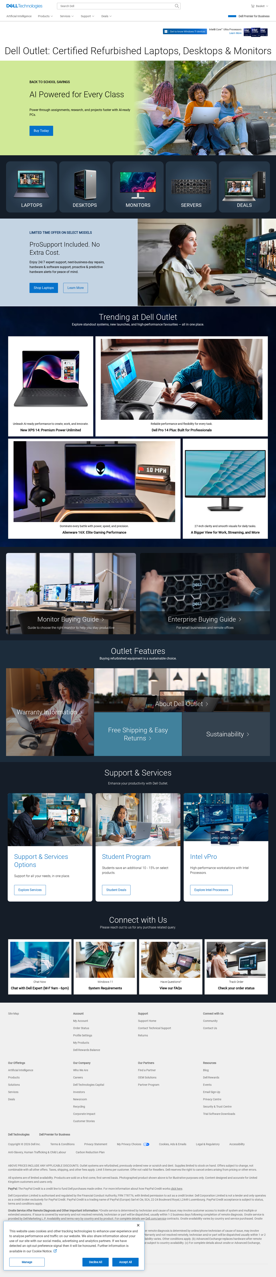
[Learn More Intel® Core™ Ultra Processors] (255, 31)
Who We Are (80, 1070)
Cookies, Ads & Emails (172, 1144)
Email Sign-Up (211, 1092)
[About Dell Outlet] (182, 690)
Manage (27, 1262)
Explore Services (30, 890)
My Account (80, 1020)
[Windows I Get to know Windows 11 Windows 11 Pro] (185, 31)
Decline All (95, 1262)
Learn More (235, 33)
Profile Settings (82, 1035)
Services (13, 1092)
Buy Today (41, 131)
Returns (143, 1035)
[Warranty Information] (50, 712)
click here (176, 1188)
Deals (11, 1099)
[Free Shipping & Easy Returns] (138, 734)
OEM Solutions (147, 1077)
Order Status (81, 1028)
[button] (260, 6)
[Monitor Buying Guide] (71, 593)
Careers (78, 1077)
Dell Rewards (211, 1077)
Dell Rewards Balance (86, 1050)
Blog (206, 1070)
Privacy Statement (95, 1144)
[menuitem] (46, 16)
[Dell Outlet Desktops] (84, 186)
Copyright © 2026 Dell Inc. (24, 1144)
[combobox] (119, 6)
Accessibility (237, 1144)
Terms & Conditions (62, 1144)
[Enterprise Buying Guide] (205, 593)
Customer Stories (84, 1121)
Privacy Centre (212, 1099)
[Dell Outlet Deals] (244, 186)
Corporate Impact (84, 1113)
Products (14, 1077)
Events (207, 1084)
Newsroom (80, 1099)
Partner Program (148, 1084)
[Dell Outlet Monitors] (137, 186)
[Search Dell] (177, 6)
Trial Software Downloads (219, 1113)
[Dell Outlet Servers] (191, 186)
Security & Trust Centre (217, 1106)
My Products (81, 1042)
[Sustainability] (226, 734)
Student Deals (116, 890)
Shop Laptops (44, 288)
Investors (79, 1092)
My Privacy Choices (129, 1144)
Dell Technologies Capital (88, 1084)
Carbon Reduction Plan (90, 1152)
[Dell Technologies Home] (24, 6)
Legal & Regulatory (208, 1144)
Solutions (14, 1084)
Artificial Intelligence (20, 1070)
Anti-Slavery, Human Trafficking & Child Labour (37, 1152)
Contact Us (210, 1028)
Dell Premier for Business (254, 16)
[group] (50, 847)
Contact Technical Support (154, 1028)
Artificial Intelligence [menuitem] (19, 16)
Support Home (147, 1020)
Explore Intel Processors (211, 890)
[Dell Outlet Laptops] (31, 186)
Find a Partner (147, 1070)
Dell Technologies (18, 1134)
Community (210, 1020)
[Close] (138, 1225)
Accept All (125, 1262)
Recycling (79, 1106)
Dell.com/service (155, 1218)
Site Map (13, 1013)
